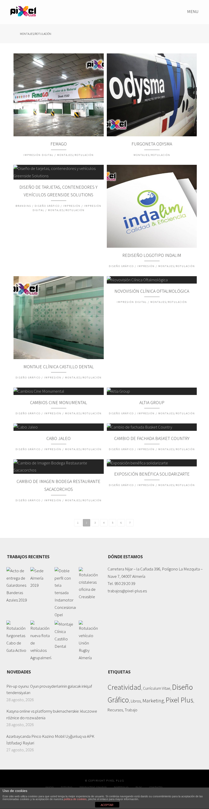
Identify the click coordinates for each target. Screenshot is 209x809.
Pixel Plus (179, 700)
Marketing (153, 700)
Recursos (115, 709)
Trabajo (131, 709)
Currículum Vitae (156, 688)
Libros (136, 700)
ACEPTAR (107, 804)
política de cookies (75, 799)
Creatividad (124, 687)
